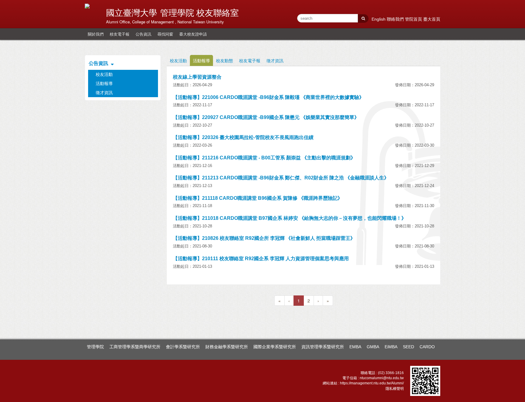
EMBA (355, 346)
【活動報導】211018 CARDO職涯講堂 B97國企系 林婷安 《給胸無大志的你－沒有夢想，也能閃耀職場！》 (289, 218)
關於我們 (96, 34)
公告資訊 (143, 34)
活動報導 (201, 60)
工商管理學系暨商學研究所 (134, 346)
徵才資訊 (274, 60)
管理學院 (95, 346)
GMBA (373, 346)
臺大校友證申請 (193, 34)
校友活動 (178, 60)
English (379, 19)
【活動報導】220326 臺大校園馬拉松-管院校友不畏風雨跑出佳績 (243, 137)
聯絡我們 (396, 19)
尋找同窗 (165, 34)
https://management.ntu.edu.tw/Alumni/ (372, 383)
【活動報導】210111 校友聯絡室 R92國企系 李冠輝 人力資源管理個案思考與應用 (261, 258)
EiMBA (391, 346)
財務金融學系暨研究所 (226, 346)
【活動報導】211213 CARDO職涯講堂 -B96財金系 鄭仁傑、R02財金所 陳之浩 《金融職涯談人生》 (281, 177)
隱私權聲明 (395, 389)
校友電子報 (119, 34)
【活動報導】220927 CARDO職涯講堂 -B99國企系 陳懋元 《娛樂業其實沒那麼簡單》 (266, 117)
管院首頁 (414, 19)
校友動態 (224, 60)
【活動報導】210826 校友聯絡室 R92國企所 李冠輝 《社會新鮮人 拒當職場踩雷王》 (264, 238)
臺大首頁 (431, 19)
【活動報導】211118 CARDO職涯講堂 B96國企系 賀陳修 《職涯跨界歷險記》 (257, 198)
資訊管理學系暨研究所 (322, 346)
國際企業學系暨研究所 (274, 346)
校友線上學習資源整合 (197, 77)
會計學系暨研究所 (183, 346)
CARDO (427, 346)
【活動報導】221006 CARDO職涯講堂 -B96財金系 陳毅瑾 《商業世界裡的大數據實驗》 (268, 97)
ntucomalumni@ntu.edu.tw (382, 378)
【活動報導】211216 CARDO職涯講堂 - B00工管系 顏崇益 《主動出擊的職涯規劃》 (264, 157)
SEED (408, 346)
